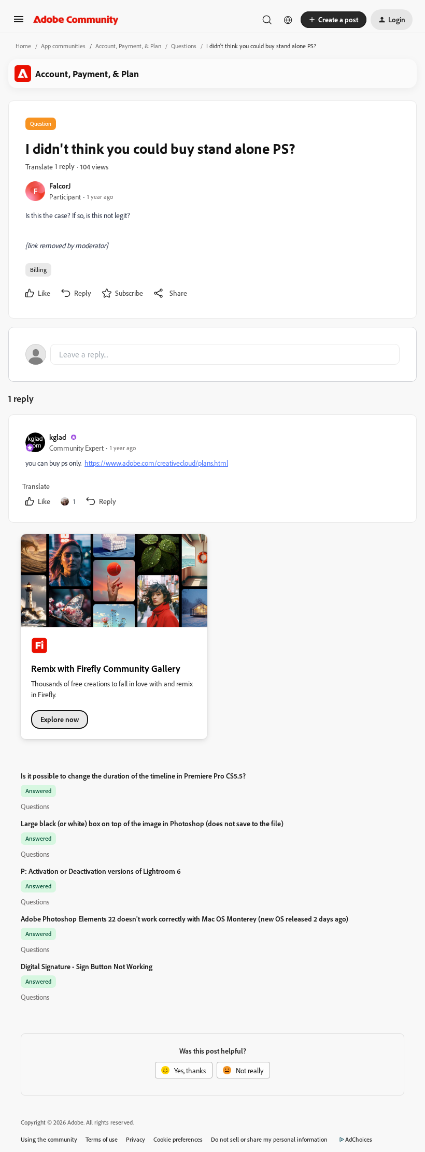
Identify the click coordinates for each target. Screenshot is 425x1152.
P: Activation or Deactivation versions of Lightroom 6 (101, 871)
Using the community (49, 1139)
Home (23, 46)
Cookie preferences (178, 1139)
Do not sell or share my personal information (269, 1139)
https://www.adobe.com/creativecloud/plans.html (156, 462)
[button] (18, 22)
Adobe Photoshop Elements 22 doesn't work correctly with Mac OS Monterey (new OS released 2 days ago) (184, 918)
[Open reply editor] (212, 354)
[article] (212, 470)
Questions (183, 46)
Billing (38, 269)
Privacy (135, 1139)
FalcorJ (60, 185)
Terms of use (102, 1139)
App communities (63, 46)
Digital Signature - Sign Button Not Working (86, 966)
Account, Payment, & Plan (128, 46)
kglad (57, 437)
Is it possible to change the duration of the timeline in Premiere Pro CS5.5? (133, 775)
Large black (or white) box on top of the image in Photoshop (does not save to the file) (152, 823)
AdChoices (358, 1139)
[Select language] (288, 19)
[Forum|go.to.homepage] (76, 19)
